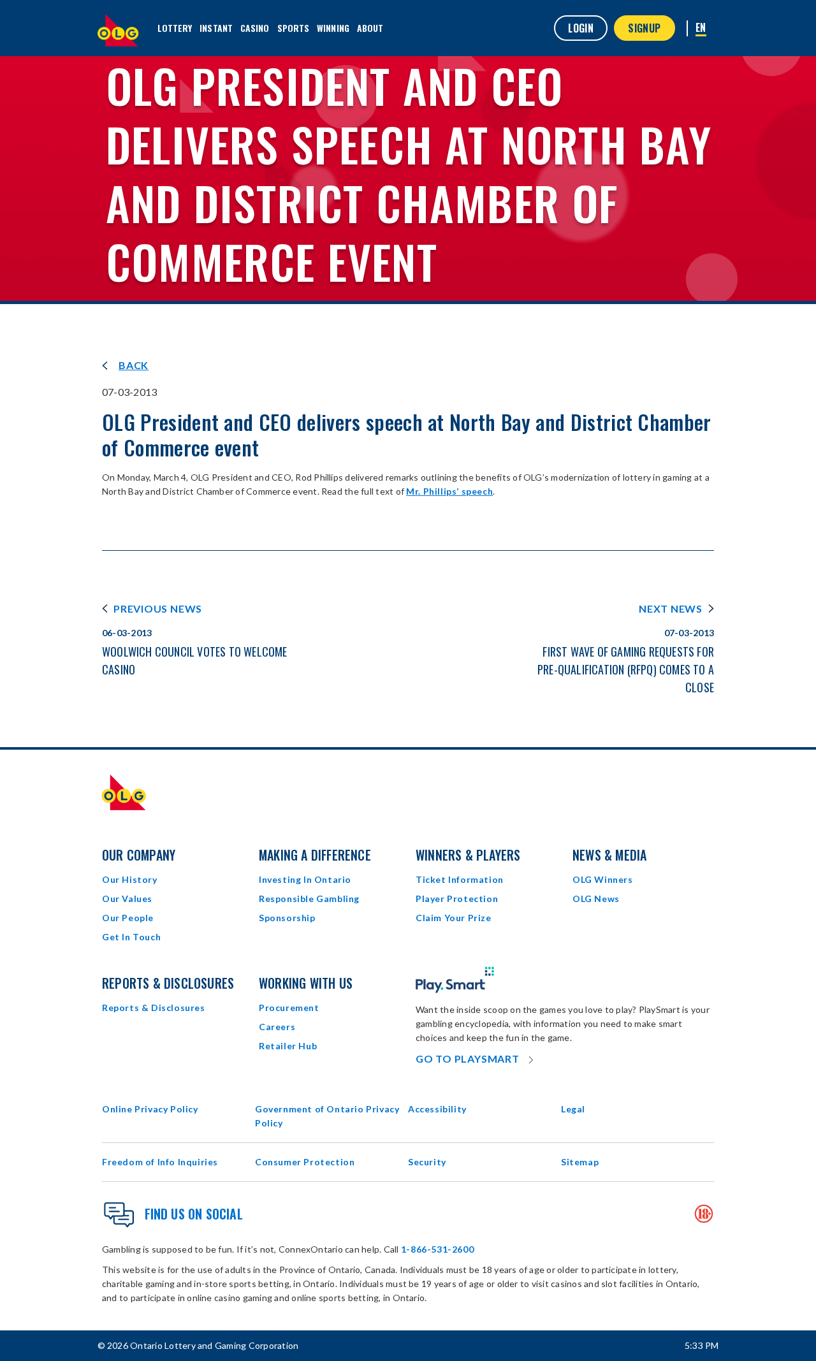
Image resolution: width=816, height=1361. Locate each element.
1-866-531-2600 (437, 1249)
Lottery (175, 27)
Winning (333, 27)
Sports (293, 27)
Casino (255, 27)
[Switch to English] (701, 28)
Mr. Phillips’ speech (449, 491)
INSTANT (216, 27)
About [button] (370, 27)
